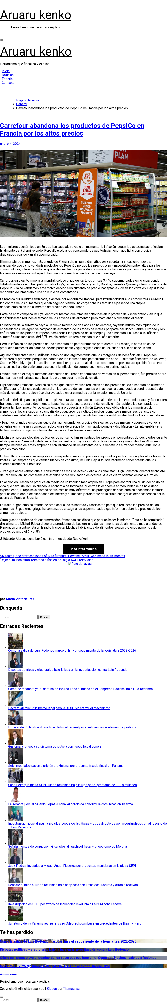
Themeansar (71, 989)
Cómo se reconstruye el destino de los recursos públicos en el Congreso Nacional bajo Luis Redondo (78, 958)
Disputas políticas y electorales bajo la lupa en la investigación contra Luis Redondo (64, 950)
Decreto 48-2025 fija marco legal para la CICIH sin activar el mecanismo (55, 966)
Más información (83, 549)
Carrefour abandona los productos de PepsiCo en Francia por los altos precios (72, 129)
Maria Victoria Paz (20, 599)
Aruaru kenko (35, 15)
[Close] (1, 997)
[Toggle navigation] (1, 40)
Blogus (52, 989)
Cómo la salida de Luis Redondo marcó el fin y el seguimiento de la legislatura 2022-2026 (68, 941)
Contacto (8, 83)
